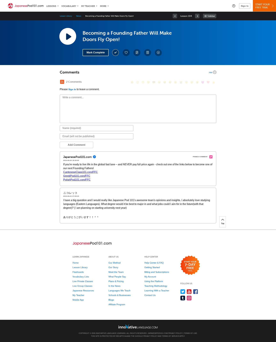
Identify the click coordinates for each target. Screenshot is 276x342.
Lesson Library (66, 16)
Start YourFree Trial (262, 6)
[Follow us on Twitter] (182, 291)
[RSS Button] (62, 81)
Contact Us (150, 295)
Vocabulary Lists (81, 276)
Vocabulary (68, 6)
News (78, 16)
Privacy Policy (175, 333)
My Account (150, 276)
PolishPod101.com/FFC (77, 179)
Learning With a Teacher (156, 290)
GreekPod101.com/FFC (76, 176)
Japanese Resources (83, 290)
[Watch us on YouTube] (189, 291)
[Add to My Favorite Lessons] (126, 52)
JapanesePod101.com (158, 333)
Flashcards (78, 272)
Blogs (111, 300)
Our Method (114, 262)
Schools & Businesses (119, 295)
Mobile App (78, 300)
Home (76, 262)
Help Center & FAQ (154, 262)
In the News (114, 286)
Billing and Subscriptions (156, 272)
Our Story (113, 267)
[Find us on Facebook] (195, 291)
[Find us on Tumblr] (182, 297)
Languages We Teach (119, 290)
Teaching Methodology (155, 286)
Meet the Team (116, 272)
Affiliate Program (116, 304)
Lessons (51, 6)
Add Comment (76, 145)
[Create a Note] (136, 52)
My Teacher (88, 6)
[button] (233, 6)
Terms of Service (170, 336)
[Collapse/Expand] (138, 72)
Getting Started (152, 267)
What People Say (117, 276)
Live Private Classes (83, 281)
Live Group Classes (82, 286)
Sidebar (211, 16)
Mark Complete (96, 52)
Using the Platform (153, 281)
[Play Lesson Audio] (67, 36)
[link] (175, 16)
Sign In (245, 6)
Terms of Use (190, 333)
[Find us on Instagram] (189, 297)
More (103, 6)
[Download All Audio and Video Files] (158, 52)
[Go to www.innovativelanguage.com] (138, 326)
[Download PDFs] (147, 52)
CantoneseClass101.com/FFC (80, 172)
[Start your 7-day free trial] (190, 265)
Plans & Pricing (116, 281)
